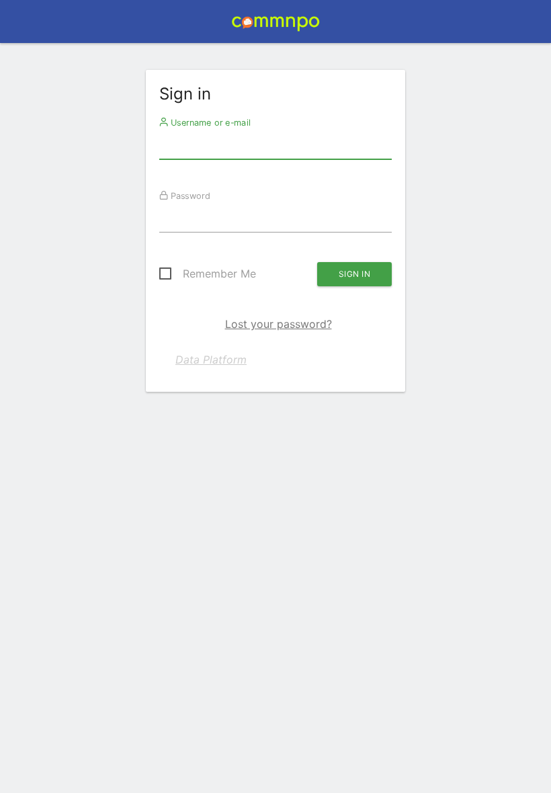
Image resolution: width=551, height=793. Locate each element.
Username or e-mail (209, 122)
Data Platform (211, 359)
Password (189, 195)
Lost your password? (278, 324)
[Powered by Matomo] (275, 25)
